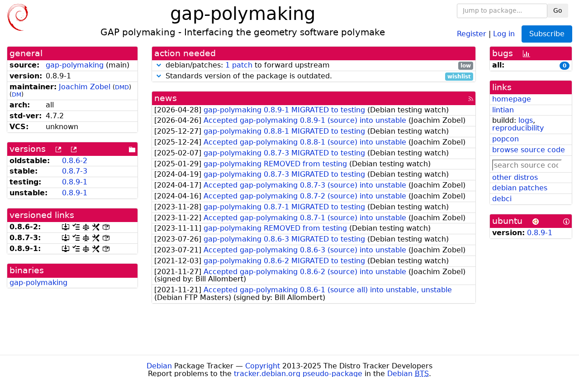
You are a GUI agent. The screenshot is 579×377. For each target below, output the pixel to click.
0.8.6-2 (74, 160)
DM (16, 94)
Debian (159, 366)
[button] (159, 65)
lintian (503, 110)
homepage (511, 99)
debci (502, 198)
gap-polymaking (75, 65)
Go (557, 10)
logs (525, 120)
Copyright (262, 366)
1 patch (238, 65)
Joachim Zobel (84, 86)
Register (471, 33)
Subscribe (547, 33)
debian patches (519, 188)
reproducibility (518, 128)
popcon (505, 139)
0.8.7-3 (74, 171)
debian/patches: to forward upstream (317, 65)
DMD (122, 87)
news (165, 98)
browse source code (528, 149)
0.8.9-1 (74, 182)
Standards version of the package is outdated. (317, 76)
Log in (504, 33)
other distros (515, 177)
